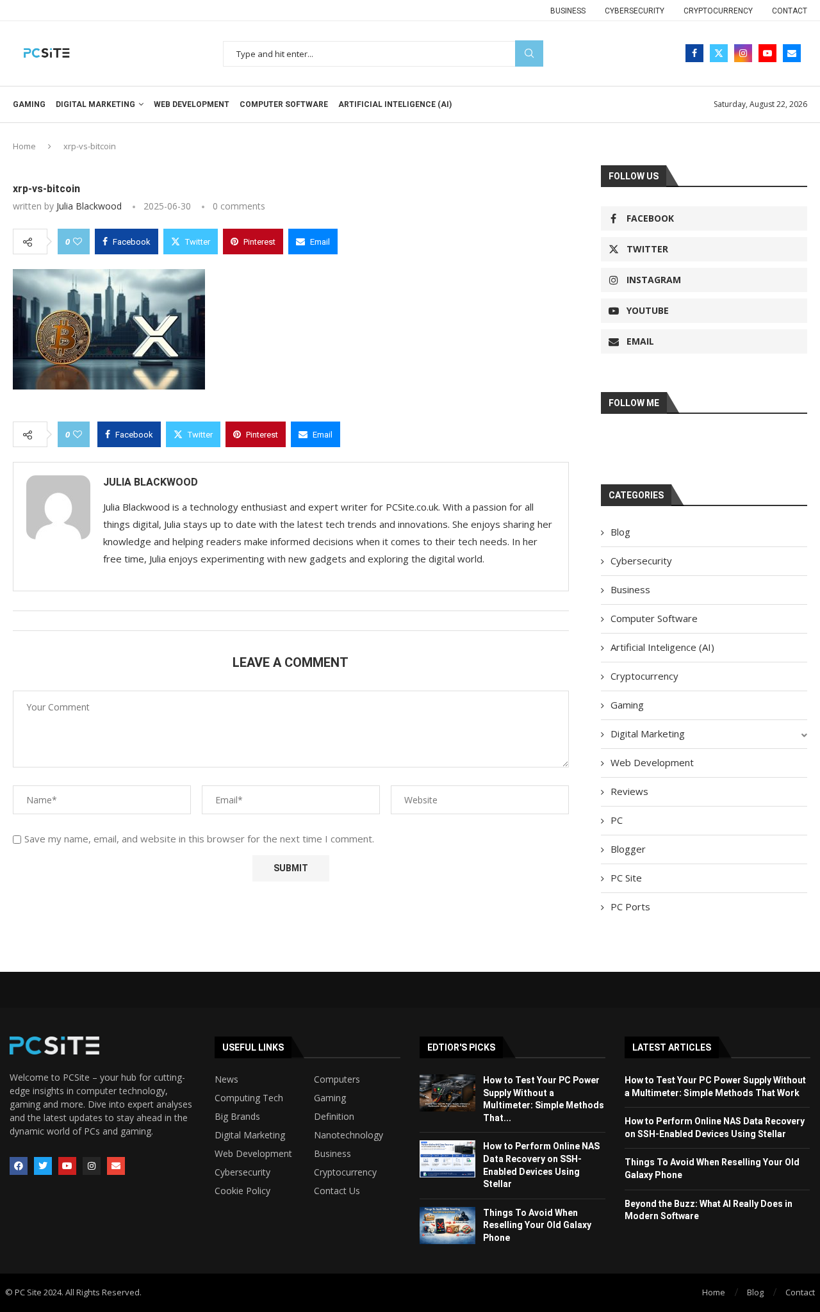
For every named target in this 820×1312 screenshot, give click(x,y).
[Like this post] (77, 241)
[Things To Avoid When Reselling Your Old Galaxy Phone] (447, 1225)
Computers (337, 1079)
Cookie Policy (242, 1190)
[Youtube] (767, 53)
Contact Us (337, 1190)
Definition (334, 1116)
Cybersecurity (634, 10)
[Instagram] (743, 53)
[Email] (792, 53)
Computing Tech (249, 1098)
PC (617, 820)
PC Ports (630, 906)
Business (568, 10)
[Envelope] (116, 1166)
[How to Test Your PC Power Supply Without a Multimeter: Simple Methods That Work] (447, 1092)
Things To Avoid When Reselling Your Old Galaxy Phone (537, 1225)
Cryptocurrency (718, 10)
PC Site (626, 877)
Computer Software (284, 104)
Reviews (629, 791)
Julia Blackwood (89, 206)
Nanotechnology (348, 1135)
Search (529, 53)
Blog (620, 531)
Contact (789, 10)
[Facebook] (694, 53)
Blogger (628, 848)
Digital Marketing (95, 104)
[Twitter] (719, 53)
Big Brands (237, 1116)
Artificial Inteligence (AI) (395, 104)
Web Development (191, 104)
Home (24, 146)
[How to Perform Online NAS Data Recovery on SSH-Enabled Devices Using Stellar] (447, 1158)
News (226, 1079)
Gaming (29, 104)
